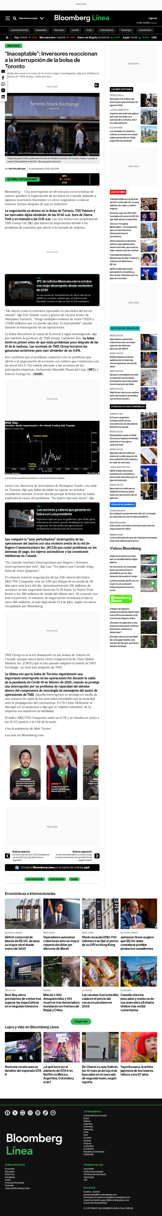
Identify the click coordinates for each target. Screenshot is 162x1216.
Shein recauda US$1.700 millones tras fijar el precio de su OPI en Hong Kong (100, 941)
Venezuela (88, 1129)
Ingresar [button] (153, 18)
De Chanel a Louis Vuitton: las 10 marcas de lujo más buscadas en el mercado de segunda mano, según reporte (100, 1074)
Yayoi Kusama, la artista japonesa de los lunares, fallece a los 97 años (137, 1070)
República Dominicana (94, 1151)
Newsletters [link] (41, 30)
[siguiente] (97, 855)
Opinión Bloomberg (122, 504)
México (87, 1121)
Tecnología (89, 1177)
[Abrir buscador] (15, 18)
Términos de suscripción (95, 1174)
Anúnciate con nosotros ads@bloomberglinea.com (107, 1197)
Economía (9, 1168)
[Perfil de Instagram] (30, 1112)
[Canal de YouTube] (22, 1112)
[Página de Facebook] (7, 1112)
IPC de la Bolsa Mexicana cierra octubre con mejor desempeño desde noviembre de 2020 (65, 285)
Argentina (88, 1124)
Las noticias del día (35, 879)
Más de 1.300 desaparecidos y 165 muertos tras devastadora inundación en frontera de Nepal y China (61, 1002)
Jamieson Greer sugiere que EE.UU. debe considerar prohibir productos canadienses (137, 943)
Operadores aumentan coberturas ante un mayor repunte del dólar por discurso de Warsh (61, 943)
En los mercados (57, 879)
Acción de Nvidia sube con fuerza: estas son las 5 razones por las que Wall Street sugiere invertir (73, 857)
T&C (86, 1180)
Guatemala (88, 1154)
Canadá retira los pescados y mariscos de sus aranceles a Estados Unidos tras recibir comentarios (137, 1002)
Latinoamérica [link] (106, 30)
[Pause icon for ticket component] (7, 37)
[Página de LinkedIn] (37, 1112)
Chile (86, 1132)
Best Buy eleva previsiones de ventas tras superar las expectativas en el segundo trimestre (23, 1000)
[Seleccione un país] (41, 18)
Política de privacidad (93, 1171)
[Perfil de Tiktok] (45, 1112)
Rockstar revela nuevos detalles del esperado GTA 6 (23, 1070)
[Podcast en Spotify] (53, 1112)
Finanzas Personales (14, 1182)
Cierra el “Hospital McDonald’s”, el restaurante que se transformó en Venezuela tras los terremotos (123, 230)
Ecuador (88, 1137)
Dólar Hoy (9, 1174)
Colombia (88, 1126)
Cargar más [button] (81, 1021)
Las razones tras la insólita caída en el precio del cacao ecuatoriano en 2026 (100, 1000)
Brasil (86, 1118)
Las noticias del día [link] (19, 30)
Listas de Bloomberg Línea (17, 1188)
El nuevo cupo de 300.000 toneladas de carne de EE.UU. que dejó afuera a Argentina (30, 857)
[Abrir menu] (8, 18)
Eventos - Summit (92, 1191)
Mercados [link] (59, 30)
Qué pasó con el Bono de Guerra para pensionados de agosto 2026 (124, 102)
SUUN (38, 374)
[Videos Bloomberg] (133, 548)
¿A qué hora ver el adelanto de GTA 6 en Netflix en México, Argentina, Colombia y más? (58, 1074)
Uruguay (87, 1143)
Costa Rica (89, 1146)
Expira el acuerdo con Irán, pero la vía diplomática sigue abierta (124, 559)
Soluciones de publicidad (95, 1203)
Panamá (87, 1140)
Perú (86, 1135)
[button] (96, 85)
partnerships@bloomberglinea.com (100, 1194)
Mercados (13, 46)
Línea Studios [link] (145, 30)
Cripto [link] (89, 30)
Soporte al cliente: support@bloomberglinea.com (106, 1200)
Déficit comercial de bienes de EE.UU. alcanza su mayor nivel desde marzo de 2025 (22, 943)
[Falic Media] (138, 23)
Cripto (8, 1180)
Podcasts (9, 1185)
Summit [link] (75, 30)
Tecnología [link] (126, 30)
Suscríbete (89, 1168)
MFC (92, 369)
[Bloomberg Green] (133, 599)
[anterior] (7, 855)
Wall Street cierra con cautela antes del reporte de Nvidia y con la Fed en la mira (124, 395)
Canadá (74, 879)
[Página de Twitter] (15, 1112)
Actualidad (10, 1177)
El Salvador (89, 1149)
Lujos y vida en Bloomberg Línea (32, 1027)
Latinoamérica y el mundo (95, 1115)
